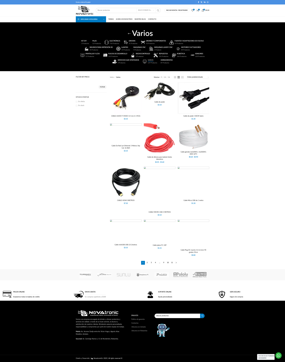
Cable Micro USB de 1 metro (193, 200)
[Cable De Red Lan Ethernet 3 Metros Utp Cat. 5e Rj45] (126, 133)
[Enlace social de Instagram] (103, 348)
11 (172, 262)
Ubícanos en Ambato (138, 327)
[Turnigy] (85, 274)
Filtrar (102, 87)
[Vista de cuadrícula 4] (182, 77)
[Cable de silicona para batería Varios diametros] (159, 139)
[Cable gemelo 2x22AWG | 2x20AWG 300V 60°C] (193, 136)
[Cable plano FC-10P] (159, 231)
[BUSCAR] (158, 10)
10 (168, 262)
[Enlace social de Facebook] (198, 2)
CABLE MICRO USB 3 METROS (160, 212)
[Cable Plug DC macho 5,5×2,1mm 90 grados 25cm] (193, 234)
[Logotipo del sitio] (85, 10)
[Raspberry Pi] (142, 274)
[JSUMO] (199, 274)
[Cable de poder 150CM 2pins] (193, 98)
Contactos (134, 323)
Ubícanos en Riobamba (139, 331)
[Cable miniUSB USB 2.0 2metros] (126, 231)
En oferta (81, 101)
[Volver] (129, 33)
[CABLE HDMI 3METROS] (126, 182)
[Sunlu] (123, 274)
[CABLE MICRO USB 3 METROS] (159, 188)
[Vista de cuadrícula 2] (175, 77)
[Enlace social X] (201, 2)
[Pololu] (180, 274)
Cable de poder (159, 102)
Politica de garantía (138, 319)
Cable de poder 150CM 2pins (193, 116)
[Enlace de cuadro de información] (20, 294)
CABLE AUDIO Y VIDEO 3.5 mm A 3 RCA (125, 116)
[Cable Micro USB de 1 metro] (193, 182)
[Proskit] (161, 274)
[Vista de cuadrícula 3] (179, 77)
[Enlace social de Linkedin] (204, 2)
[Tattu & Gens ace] (104, 274)
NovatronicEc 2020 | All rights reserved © (107, 358)
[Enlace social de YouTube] (109, 348)
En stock (81, 105)
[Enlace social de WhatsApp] (207, 2)
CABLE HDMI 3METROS (125, 200)
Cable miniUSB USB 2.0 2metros (126, 245)
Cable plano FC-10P (159, 245)
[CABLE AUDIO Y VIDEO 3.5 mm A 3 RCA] (126, 98)
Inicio (112, 77)
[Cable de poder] (159, 91)
